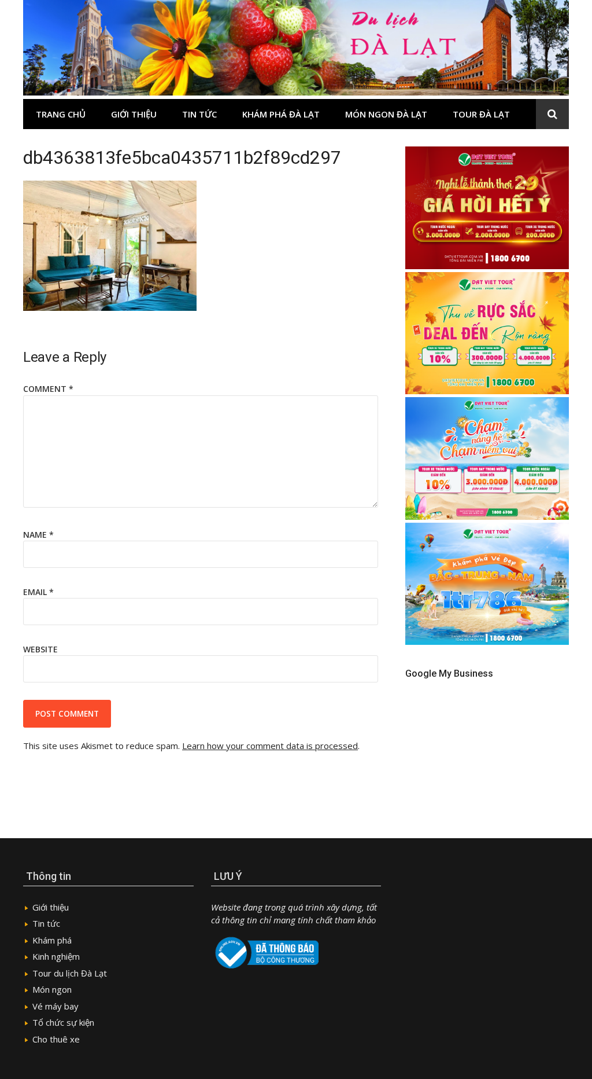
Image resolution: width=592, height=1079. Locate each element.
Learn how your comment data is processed (270, 745)
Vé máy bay (55, 1006)
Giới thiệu (134, 114)
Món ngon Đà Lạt (386, 114)
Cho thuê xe (56, 1039)
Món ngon (52, 989)
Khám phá (52, 940)
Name (38, 534)
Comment (48, 388)
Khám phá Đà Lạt (281, 114)
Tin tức (199, 114)
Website (40, 649)
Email (38, 591)
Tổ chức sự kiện (63, 1022)
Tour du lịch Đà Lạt (69, 973)
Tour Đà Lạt (481, 114)
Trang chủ (61, 114)
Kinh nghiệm (56, 956)
